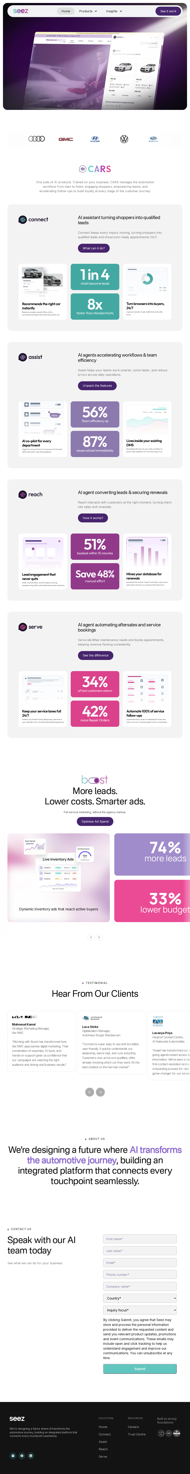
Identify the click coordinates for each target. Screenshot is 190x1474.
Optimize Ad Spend (95, 821)
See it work (168, 11)
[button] (88, 11)
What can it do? (94, 248)
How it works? (93, 518)
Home (65, 11)
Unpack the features (97, 385)
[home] (20, 11)
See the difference (96, 655)
